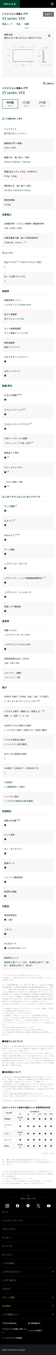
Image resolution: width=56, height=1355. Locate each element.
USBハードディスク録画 (15, 438)
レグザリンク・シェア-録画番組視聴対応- (25, 578)
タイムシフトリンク (15, 409)
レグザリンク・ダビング (15, 563)
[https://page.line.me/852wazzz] (28, 1206)
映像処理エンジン (12, 300)
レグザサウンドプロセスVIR (17, 644)
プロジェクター (9, 1229)
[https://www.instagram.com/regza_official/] (7, 1206)
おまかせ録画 (13, 395)
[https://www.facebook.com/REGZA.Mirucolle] (17, 1206)
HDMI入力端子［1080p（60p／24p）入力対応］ (27, 696)
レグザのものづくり (11, 1271)
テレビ (5, 1211)
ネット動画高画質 (12, 328)
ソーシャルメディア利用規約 (12, 1338)
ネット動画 (10, 506)
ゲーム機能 (9, 549)
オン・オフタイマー (13, 848)
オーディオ (7, 1246)
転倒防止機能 (10, 891)
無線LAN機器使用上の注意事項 (37, 1032)
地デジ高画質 (10, 314)
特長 (18, 23)
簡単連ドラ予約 (11, 452)
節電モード (9, 863)
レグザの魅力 (8, 1263)
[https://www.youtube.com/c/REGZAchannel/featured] (49, 1206)
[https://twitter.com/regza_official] (38, 1206)
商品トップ (7, 23)
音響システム (10, 630)
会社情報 (6, 1305)
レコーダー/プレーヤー (13, 1220)
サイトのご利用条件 (35, 1330)
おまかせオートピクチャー (16, 356)
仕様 (26, 23)
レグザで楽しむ (9, 1280)
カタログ (6, 1288)
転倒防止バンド (11, 957)
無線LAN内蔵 (12, 820)
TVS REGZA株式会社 (9, 1323)
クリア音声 (9, 834)
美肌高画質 (9, 342)
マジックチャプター (13, 467)
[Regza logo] (10, 4)
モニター (6, 1237)
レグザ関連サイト (10, 1314)
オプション (7, 1254)
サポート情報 (8, 1297)
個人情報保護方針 (34, 1323)
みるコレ (9, 520)
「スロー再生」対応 (13, 481)
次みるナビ (12, 535)
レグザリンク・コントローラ (17, 592)
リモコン (8, 929)
